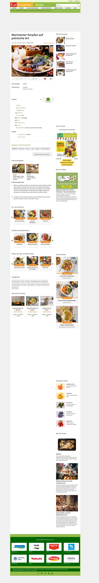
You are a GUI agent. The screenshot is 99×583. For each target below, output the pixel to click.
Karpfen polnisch (70, 38)
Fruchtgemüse (15, 281)
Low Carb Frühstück (19, 221)
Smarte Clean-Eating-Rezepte (67, 300)
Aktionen (68, 8)
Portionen (48, 102)
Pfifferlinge (69, 393)
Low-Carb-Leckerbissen (67, 276)
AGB (32, 569)
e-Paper (76, 158)
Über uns (15, 569)
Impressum (36, 569)
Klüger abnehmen (46, 8)
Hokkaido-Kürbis (70, 384)
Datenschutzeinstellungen (51, 569)
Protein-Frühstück (45, 244)
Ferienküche (44, 281)
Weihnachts (46, 284)
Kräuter (28, 281)
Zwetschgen (69, 412)
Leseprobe (58, 158)
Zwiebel (22, 110)
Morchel (19, 118)
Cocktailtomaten (21, 134)
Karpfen (58, 454)
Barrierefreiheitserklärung (19, 570)
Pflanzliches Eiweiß (32, 244)
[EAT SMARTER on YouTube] (52, 573)
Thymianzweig (21, 137)
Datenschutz (42, 569)
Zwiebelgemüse (35, 281)
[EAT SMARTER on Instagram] (45, 573)
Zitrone (19, 115)
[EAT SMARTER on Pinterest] (41, 573)
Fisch (22, 281)
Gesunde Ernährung (32, 8)
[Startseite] (21, 5)
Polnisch (39, 284)
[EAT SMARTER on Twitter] (48, 573)
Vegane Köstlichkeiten (67, 325)
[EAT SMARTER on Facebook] (38, 573)
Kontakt (28, 569)
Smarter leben (58, 8)
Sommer (14, 8)
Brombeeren (69, 402)
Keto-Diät (45, 221)
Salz (18, 120)
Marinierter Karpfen (71, 45)
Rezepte (22, 8)
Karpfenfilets (20, 128)
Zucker (19, 125)
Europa (24, 284)
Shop (75, 8)
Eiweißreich (19, 244)
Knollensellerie (21, 108)
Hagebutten (69, 421)
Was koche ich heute (19, 267)
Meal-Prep (45, 267)
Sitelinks (24, 569)
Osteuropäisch (31, 284)
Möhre (19, 105)
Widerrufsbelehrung (62, 569)
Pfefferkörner (21, 123)
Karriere (19, 569)
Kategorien (34, 570)
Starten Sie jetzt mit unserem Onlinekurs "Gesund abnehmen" (66, 191)
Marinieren (15, 288)
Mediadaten (28, 570)
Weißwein (20, 113)
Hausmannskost (16, 284)
